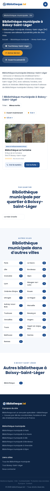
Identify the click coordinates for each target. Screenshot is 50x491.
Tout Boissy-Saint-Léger (18, 46)
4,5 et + (10, 118)
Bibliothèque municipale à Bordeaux (17, 441)
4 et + (32, 113)
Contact (29, 483)
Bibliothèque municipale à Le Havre (17, 434)
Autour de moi (14, 53)
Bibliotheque (16, 4)
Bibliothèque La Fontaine (18, 150)
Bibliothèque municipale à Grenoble (17, 445)
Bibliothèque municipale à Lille (14, 438)
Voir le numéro (15, 165)
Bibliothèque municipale (20, 39)
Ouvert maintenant (14, 113)
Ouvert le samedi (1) (16, 60)
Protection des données (40, 481)
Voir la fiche (31, 165)
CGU (16, 481)
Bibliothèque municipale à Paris (15, 430)
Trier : (5, 105)
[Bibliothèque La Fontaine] (25, 133)
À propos (21, 483)
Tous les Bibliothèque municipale (16, 461)
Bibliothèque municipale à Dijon (15, 449)
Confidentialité (24, 481)
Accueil (5, 39)
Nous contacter (9, 469)
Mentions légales (6, 481)
